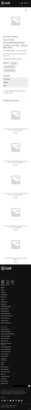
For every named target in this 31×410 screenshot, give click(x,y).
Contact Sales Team (9, 66)
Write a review (7, 47)
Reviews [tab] (5, 82)
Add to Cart (13, 63)
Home (4, 36)
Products (9, 36)
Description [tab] (6, 75)
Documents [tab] (6, 79)
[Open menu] (20, 3)
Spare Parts (14, 36)
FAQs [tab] (4, 85)
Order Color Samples (9, 70)
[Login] (22, 3)
